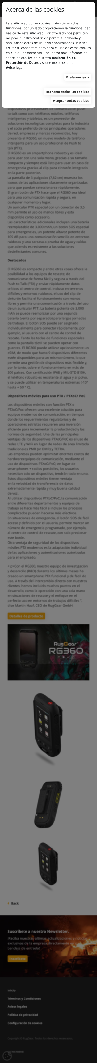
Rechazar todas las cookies (67, 91)
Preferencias (76, 77)
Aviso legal (14, 67)
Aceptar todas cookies (71, 100)
